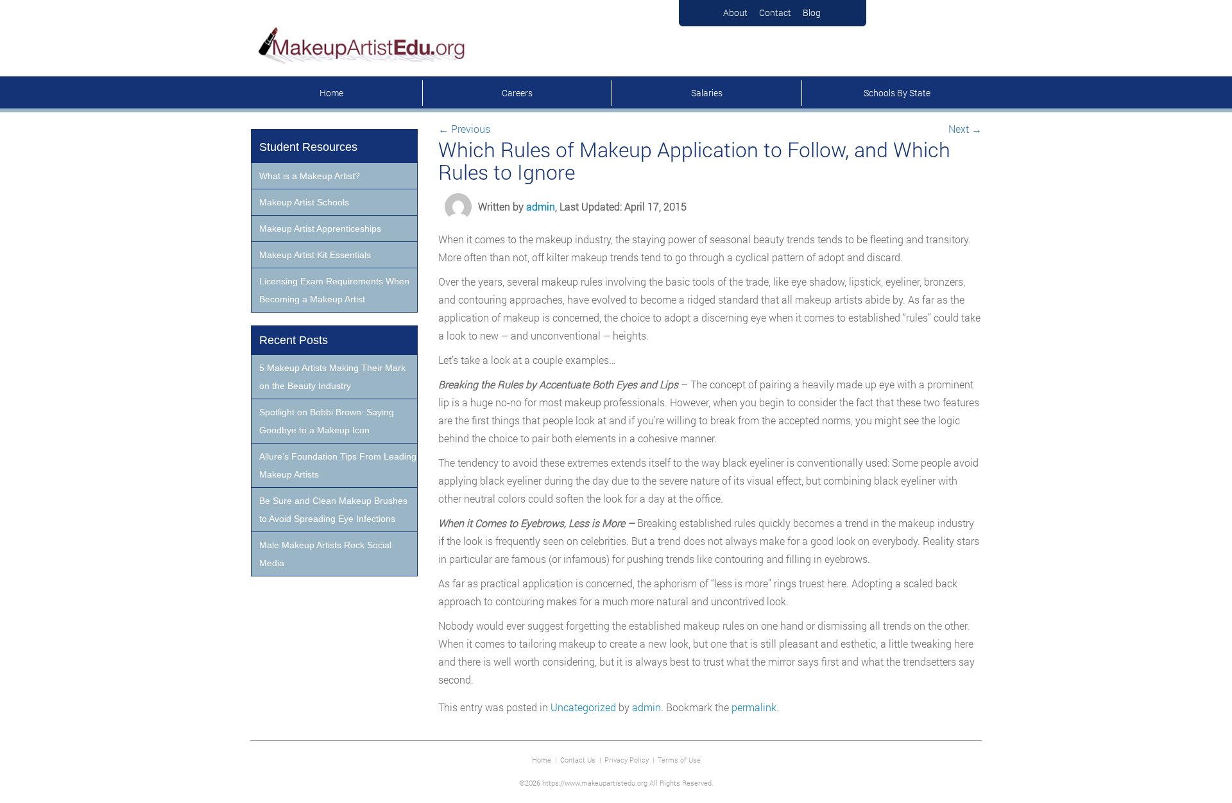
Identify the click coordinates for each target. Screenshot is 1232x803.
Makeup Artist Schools (304, 202)
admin (540, 206)
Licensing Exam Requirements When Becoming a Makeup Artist (334, 290)
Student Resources (308, 147)
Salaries (707, 93)
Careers (517, 93)
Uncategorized (583, 707)
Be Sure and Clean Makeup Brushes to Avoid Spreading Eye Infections (333, 510)
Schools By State (897, 93)
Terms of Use (679, 759)
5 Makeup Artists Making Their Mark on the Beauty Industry (332, 377)
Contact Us (577, 759)
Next (965, 128)
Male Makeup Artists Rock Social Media (325, 554)
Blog (812, 12)
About (735, 12)
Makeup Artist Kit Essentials (315, 255)
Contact (775, 12)
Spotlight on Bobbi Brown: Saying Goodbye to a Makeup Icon (326, 421)
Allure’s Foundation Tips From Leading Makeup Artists (337, 465)
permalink (754, 707)
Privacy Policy (626, 759)
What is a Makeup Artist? (309, 176)
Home (331, 93)
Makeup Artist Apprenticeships (320, 228)
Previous (464, 128)
